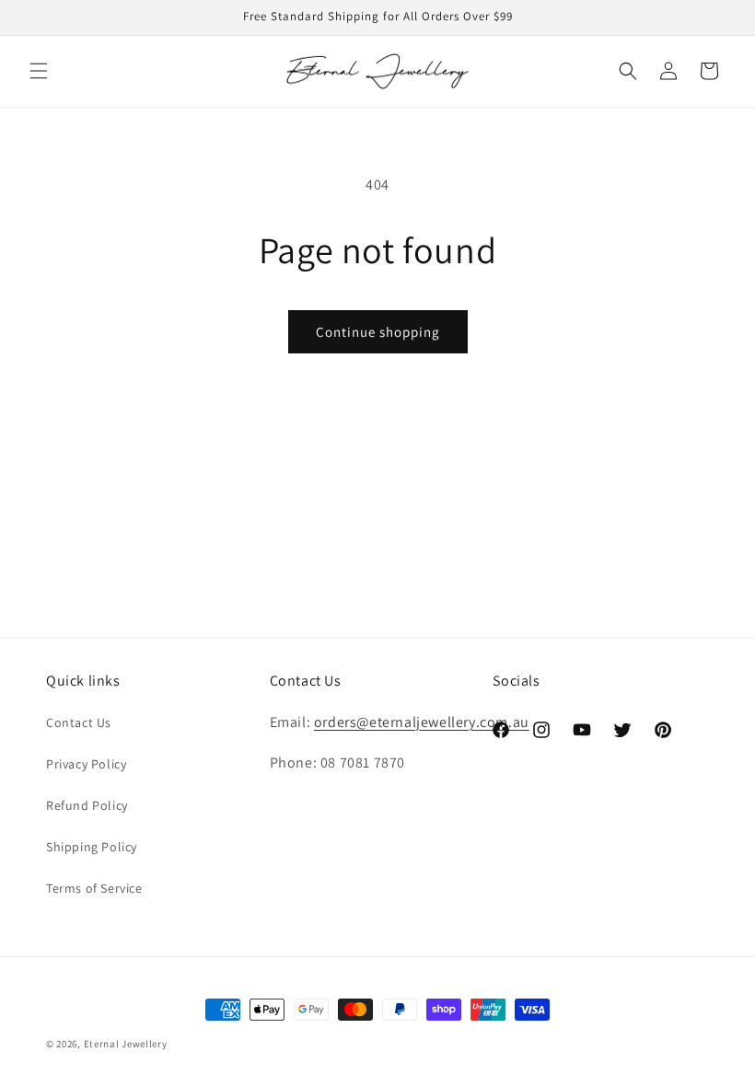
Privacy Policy (86, 764)
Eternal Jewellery (126, 1043)
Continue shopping (378, 332)
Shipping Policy (91, 846)
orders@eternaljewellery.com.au (421, 722)
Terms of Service (94, 888)
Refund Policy (87, 805)
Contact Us (78, 722)
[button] (38, 71)
